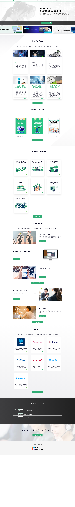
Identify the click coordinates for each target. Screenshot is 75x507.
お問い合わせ (58, 3)
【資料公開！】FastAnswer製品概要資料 (25, 410)
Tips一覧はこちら (37, 216)
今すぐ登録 (46, 22)
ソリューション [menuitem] (39, 3)
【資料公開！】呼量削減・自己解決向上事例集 (25, 414)
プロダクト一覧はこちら (37, 392)
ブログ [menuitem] (54, 3)
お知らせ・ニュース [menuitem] (58, 0)
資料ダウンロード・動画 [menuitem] (40, 0)
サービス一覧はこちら (37, 322)
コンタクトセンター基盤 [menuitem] (32, 3)
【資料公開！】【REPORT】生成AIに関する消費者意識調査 (28, 417)
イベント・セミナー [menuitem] (52, 0)
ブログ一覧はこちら (37, 102)
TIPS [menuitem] (51, 3)
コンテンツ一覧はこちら (37, 140)
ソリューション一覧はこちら (37, 282)
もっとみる (42, 241)
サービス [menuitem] (48, 3)
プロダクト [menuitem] (44, 3)
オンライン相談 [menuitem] (47, 0)
